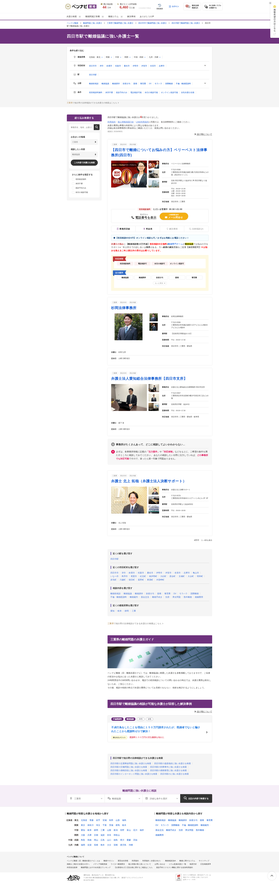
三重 (134, 611)
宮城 (105, 820)
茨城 (111, 825)
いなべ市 (114, 576)
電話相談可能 (136, 92)
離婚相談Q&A (170, 861)
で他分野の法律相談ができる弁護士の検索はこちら (92, 103)
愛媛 (129, 840)
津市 (101, 66)
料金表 (149, 229)
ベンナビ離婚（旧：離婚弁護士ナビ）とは (83, 861)
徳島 (116, 840)
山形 (118, 820)
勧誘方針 (193, 864)
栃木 (124, 825)
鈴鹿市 (109, 66)
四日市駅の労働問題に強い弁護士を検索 (128, 767)
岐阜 (120, 611)
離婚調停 (116, 83)
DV (150, 83)
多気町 (113, 580)
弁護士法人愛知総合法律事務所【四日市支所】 (149, 378)
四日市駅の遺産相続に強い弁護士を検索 (172, 763)
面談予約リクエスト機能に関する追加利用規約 (174, 867)
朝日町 (132, 580)
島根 (89, 840)
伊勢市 (135, 66)
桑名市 (127, 66)
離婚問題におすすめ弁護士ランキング (96, 867)
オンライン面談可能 (169, 92)
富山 (129, 830)
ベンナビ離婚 (72, 23)
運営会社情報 (123, 861)
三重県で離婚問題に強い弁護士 (120, 23)
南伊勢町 (153, 576)
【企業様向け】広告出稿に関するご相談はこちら (133, 867)
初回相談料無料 (95, 92)
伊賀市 (144, 66)
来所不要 (109, 92)
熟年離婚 (188, 597)
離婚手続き (157, 597)
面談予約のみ (121, 92)
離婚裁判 (134, 597)
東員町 (150, 580)
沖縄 (131, 845)
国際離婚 (169, 83)
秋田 (111, 820)
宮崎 (116, 845)
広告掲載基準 (205, 864)
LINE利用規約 (142, 122)
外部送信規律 (72, 867)
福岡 (83, 845)
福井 (142, 830)
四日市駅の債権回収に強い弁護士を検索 (128, 770)
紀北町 (143, 576)
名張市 (153, 66)
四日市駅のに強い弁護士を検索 (174, 774)
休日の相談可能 (151, 92)
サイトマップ (204, 861)
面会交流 (145, 597)
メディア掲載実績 (100, 864)
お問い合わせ (160, 864)
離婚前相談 (94, 83)
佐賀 (89, 845)
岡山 (96, 840)
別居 (167, 597)
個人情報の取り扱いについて (139, 864)
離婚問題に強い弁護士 (92, 23)
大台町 (191, 576)
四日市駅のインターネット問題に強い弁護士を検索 (133, 774)
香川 (122, 840)
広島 (103, 840)
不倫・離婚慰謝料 (183, 83)
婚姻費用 (199, 597)
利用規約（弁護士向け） (152, 861)
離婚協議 (105, 83)
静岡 (127, 611)
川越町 (123, 580)
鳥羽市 (125, 576)
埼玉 (98, 825)
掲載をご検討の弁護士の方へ (78, 864)
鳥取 (83, 840)
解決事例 (131, 16)
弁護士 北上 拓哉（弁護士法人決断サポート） (148, 481)
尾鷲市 (134, 576)
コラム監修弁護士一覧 (177, 864)
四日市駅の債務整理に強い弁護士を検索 (168, 770)
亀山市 (196, 573)
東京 (83, 825)
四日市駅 (93, 75)
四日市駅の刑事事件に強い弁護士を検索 (168, 767)
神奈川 (90, 825)
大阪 (83, 835)
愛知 (112, 611)
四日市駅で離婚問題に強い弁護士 (186, 23)
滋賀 (103, 835)
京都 (96, 835)
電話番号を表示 (145, 217)
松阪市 (118, 66)
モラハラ (158, 83)
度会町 (172, 576)
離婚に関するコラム (187, 861)
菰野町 (141, 580)
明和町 (200, 576)
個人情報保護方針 (126, 122)
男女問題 (176, 597)
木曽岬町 (160, 580)
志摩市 (161, 66)
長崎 (96, 845)
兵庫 (89, 835)
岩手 (98, 820)
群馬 (118, 825)
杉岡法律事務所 (124, 308)
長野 (122, 830)
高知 (135, 840)
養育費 (143, 83)
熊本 (103, 845)
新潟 (116, 830)
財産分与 (126, 83)
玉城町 (182, 576)
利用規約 (112, 122)
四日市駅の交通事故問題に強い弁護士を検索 (130, 763)
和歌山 (117, 835)
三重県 (114, 144)
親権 (135, 83)
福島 (124, 820)
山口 (109, 840)
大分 (109, 845)
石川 (135, 830)
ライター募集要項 (118, 864)
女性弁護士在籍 (187, 92)
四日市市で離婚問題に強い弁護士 (152, 23)
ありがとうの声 (147, 16)
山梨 (109, 830)
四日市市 (93, 66)
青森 (92, 820)
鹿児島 (123, 845)
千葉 (105, 825)
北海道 (84, 820)
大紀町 (163, 576)
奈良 (109, 835)
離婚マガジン (109, 861)
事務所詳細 (124, 229)
